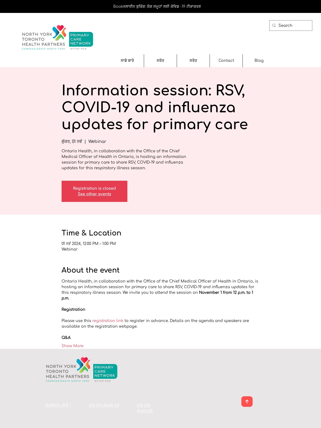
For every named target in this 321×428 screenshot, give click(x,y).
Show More (72, 346)
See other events (94, 194)
